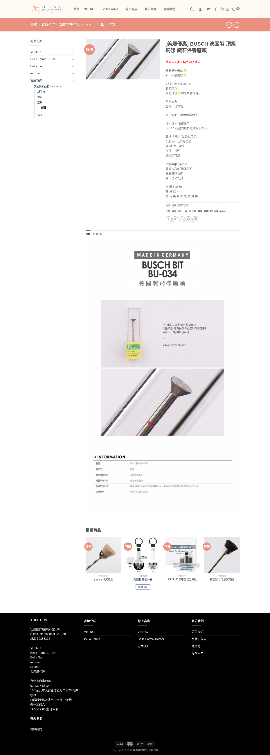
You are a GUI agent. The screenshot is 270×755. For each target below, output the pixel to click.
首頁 (76, 9)
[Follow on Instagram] (222, 10)
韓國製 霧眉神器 (143, 579)
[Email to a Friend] (182, 219)
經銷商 (196, 646)
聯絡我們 (169, 9)
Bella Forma (110, 9)
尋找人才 (197, 653)
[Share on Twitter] (175, 219)
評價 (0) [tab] (97, 234)
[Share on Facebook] (169, 219)
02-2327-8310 (39, 685)
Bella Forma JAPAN (43, 59)
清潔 (39, 115)
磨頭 (112, 25)
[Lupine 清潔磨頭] (103, 555)
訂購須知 (144, 646)
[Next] (239, 568)
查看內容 (142, 587)
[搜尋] (192, 9)
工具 (100, 25)
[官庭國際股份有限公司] (49, 9)
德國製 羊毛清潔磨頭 (222, 579)
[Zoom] (90, 75)
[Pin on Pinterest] (189, 219)
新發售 (41, 91)
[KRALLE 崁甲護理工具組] (182, 555)
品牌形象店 (199, 639)
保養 (39, 97)
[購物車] (208, 9)
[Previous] (86, 568)
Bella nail (36, 66)
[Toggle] (72, 52)
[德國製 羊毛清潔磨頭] (222, 555)
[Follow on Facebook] (216, 10)
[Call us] (233, 10)
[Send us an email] (227, 10)
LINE (238, 9)
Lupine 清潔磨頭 (103, 579)
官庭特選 (48, 25)
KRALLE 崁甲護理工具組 (182, 579)
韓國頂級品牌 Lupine (76, 25)
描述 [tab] (88, 234)
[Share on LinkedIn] (195, 219)
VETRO (89, 9)
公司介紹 (197, 631)
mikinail (35, 73)
